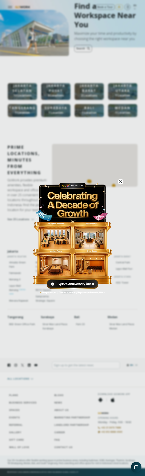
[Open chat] (136, 467)
